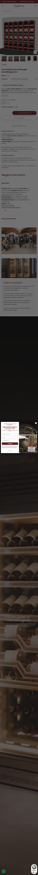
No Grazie (10, 450)
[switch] (34, 872)
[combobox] (10, 440)
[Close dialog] (36, 423)
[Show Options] (17, 440)
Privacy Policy (14, 447)
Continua (10, 443)
